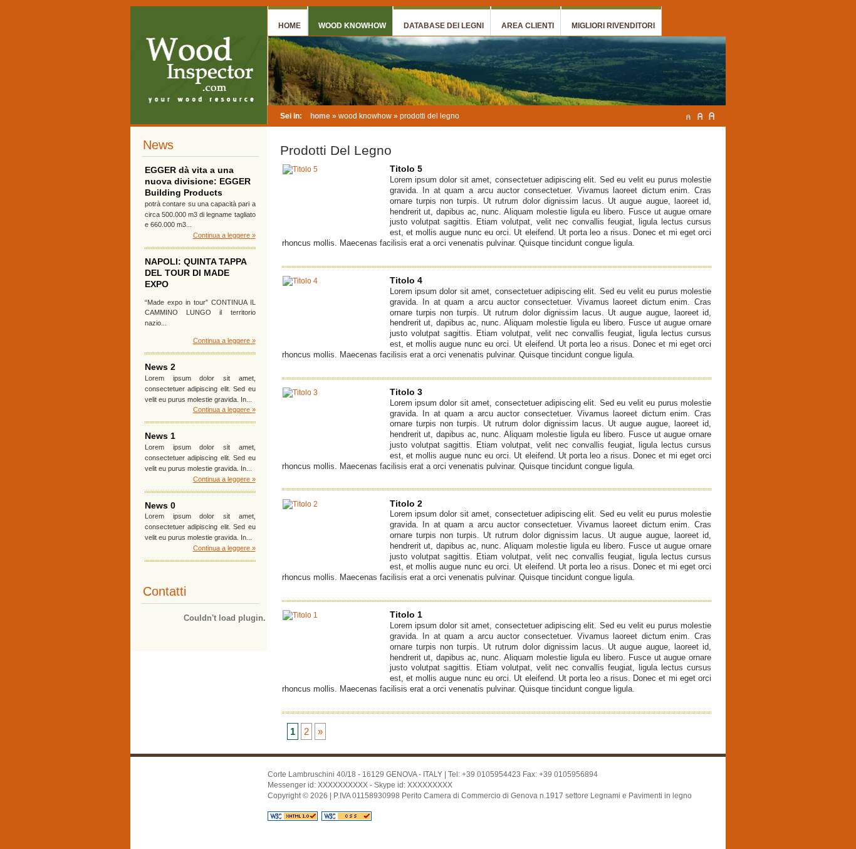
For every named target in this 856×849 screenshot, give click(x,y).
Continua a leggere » (224, 235)
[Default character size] (700, 116)
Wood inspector (192, 21)
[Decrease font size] (688, 116)
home (320, 116)
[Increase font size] (711, 116)
